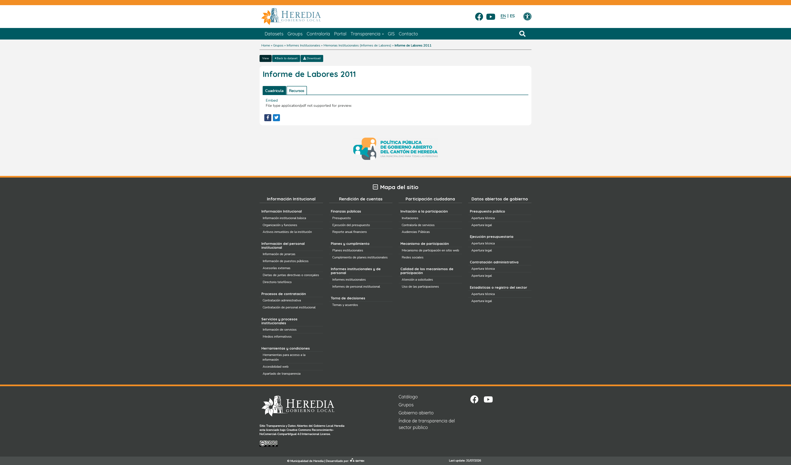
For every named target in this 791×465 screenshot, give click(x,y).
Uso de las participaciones (420, 286)
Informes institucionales (349, 279)
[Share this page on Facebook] (267, 117)
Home (265, 45)
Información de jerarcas (279, 254)
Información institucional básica (284, 218)
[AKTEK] (357, 461)
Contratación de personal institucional (289, 307)
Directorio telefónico (277, 282)
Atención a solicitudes (417, 279)
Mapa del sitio (399, 187)
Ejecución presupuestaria (491, 236)
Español (512, 16)
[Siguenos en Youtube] (490, 15)
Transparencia (366, 34)
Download (313, 58)
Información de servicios (280, 329)
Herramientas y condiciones (285, 348)
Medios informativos (277, 336)
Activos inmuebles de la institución (287, 232)
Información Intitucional (281, 211)
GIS (391, 34)
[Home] (297, 16)
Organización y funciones (280, 225)
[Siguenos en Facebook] (479, 15)
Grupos (278, 45)
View (265, 58)
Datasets (274, 34)
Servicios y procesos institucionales (279, 321)
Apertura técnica (483, 218)
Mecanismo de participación (424, 243)
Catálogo (408, 397)
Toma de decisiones (348, 298)
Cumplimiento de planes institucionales (360, 257)
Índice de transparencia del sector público (427, 424)
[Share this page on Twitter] (276, 117)
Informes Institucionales (303, 45)
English (503, 16)
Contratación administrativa (282, 300)
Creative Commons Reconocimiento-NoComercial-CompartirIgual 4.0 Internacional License (297, 432)
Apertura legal (481, 225)
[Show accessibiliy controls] (527, 16)
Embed (272, 100)
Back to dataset (286, 58)
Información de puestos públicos (286, 261)
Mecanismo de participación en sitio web (430, 250)
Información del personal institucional (283, 245)
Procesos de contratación (283, 294)
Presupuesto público (487, 211)
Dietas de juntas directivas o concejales (291, 275)
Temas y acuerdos (345, 305)
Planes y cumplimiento (350, 243)
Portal (340, 34)
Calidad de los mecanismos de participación (426, 271)
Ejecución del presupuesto (351, 225)
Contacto (408, 34)
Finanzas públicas (346, 211)
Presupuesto (341, 218)
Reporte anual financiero (349, 232)
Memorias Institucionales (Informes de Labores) (357, 45)
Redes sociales (413, 257)
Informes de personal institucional (356, 286)
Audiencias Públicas (416, 232)
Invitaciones (410, 218)
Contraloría (318, 34)
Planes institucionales (347, 250)
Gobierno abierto (416, 413)
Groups (295, 34)
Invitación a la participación (424, 211)
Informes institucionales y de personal (356, 271)
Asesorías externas (276, 268)
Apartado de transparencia (282, 373)
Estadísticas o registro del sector (498, 287)
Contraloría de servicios (418, 225)
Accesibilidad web (276, 366)
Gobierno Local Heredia (329, 426)
